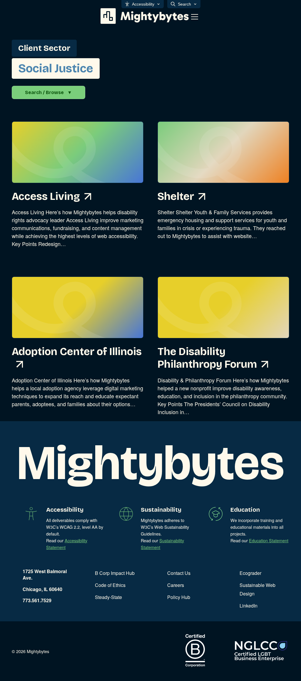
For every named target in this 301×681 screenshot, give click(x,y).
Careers (175, 585)
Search (184, 4)
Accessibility (143, 4)
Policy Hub (178, 597)
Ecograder (250, 573)
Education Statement (268, 540)
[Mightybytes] (145, 16)
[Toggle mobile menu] (194, 17)
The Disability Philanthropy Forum (207, 358)
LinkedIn (248, 605)
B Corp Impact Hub (115, 573)
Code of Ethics (110, 585)
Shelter (176, 196)
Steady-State (108, 597)
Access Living (46, 196)
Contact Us (178, 573)
